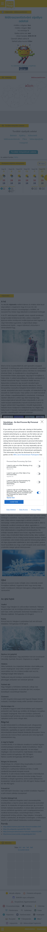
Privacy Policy (36, 510)
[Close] (43, 422)
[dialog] (23, 466)
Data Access (23, 510)
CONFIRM (14, 502)
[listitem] (23, 461)
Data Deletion (11, 510)
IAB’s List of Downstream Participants (26, 455)
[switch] (38, 466)
